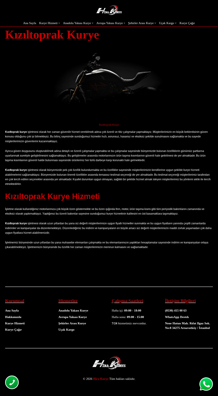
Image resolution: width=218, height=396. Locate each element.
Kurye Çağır (187, 23)
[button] (59, 23)
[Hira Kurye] (109, 10)
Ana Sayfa (29, 23)
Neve (5, 387)
